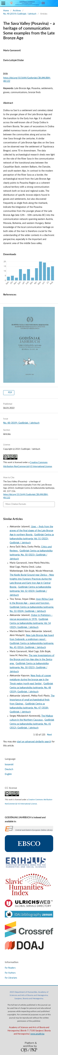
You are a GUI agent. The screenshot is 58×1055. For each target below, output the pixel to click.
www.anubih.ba (37, 1034)
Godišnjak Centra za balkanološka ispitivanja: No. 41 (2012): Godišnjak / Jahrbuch (32, 724)
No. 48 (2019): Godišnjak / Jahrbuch (19, 14)
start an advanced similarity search (34, 742)
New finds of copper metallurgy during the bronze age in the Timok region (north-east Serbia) (30, 680)
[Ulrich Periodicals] (29, 906)
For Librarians (11, 978)
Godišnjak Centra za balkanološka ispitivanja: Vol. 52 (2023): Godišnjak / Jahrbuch (30, 591)
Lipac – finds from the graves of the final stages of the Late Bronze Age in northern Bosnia (31, 531)
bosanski (9, 764)
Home (6, 11)
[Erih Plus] (26, 868)
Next (49, 735)
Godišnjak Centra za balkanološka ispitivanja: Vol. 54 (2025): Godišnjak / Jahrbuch (30, 623)
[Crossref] (29, 937)
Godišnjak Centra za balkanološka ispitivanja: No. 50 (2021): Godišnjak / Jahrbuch (31, 555)
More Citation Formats (15, 504)
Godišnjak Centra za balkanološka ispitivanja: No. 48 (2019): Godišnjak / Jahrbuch (31, 688)
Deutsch (9, 769)
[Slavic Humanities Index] (28, 895)
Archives (17, 11)
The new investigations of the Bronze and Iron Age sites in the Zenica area (32, 659)
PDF (10, 393)
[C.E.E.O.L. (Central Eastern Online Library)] (29, 831)
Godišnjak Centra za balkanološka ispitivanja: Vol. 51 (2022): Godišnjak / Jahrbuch (32, 539)
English (8, 774)
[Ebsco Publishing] (29, 851)
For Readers (10, 968)
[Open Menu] (3, 3)
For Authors (10, 973)
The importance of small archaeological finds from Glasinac (32, 700)
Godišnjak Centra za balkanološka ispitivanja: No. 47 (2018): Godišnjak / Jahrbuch (29, 708)
